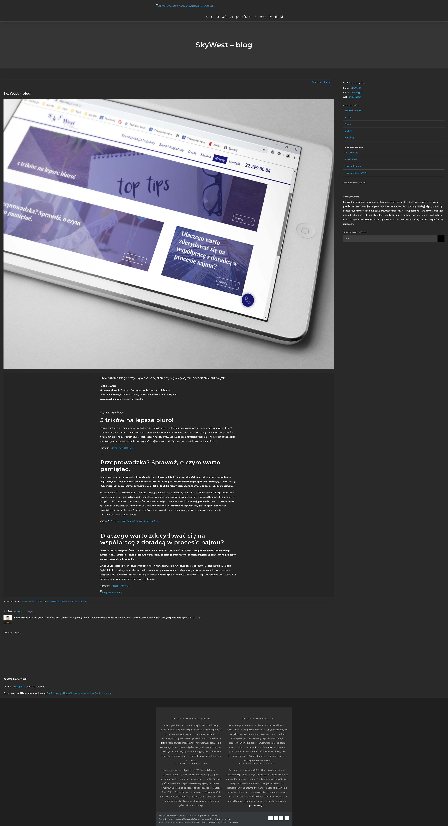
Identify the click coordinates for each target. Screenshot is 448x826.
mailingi (348, 130)
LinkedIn (253, 747)
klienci (164, 742)
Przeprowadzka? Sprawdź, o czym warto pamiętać (135, 521)
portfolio (210, 734)
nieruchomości (68, 601)
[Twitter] (353, 188)
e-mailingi (349, 137)
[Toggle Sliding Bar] (288, 16)
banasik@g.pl (356, 92)
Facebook (267, 747)
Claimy (348, 123)
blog (22, 601)
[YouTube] (350, 188)
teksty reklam (351, 152)
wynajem (84, 601)
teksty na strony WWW (355, 172)
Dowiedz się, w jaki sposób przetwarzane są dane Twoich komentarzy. (81, 693)
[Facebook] (347, 188)
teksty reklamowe (37, 601)
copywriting (27, 601)
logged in (20, 686)
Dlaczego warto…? (120, 585)
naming (348, 117)
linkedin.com (354, 96)
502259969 (355, 87)
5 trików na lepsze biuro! (122, 447)
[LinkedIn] (344, 188)
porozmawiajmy (257, 805)
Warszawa (77, 601)
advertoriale (351, 159)
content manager (23, 611)
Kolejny (327, 82)
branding (219, 819)
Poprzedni (317, 82)
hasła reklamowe (353, 110)
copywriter (53, 601)
